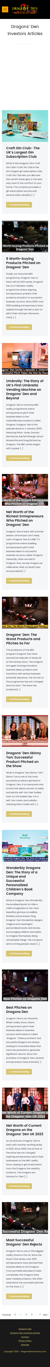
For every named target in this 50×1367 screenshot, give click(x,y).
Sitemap (25, 1344)
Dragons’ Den (25, 1329)
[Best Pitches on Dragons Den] (25, 971)
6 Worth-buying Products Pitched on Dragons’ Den (23, 262)
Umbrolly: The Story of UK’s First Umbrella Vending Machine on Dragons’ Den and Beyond (24, 389)
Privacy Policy (25, 1340)
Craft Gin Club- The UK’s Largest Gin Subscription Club (23, 152)
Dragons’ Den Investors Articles (25, 1333)
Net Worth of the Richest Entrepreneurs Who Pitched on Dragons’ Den (24, 518)
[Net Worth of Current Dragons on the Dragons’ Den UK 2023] (25, 1089)
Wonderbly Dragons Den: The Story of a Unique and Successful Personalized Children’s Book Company (23, 881)
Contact (25, 1337)
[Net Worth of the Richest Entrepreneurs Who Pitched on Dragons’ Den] (25, 475)
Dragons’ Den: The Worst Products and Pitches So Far (23, 638)
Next (45, 1314)
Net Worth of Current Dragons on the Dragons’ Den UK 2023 (24, 1129)
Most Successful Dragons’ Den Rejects (24, 1242)
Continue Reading (19, 204)
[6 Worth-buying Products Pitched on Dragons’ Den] (25, 222)
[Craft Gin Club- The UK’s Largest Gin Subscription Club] (25, 112)
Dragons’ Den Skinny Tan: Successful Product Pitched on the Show (23, 759)
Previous (6, 1314)
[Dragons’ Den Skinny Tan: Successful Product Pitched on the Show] (25, 717)
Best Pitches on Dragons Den (19, 1009)
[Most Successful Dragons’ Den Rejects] (25, 1204)
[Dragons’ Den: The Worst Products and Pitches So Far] (25, 598)
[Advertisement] (25, 78)
